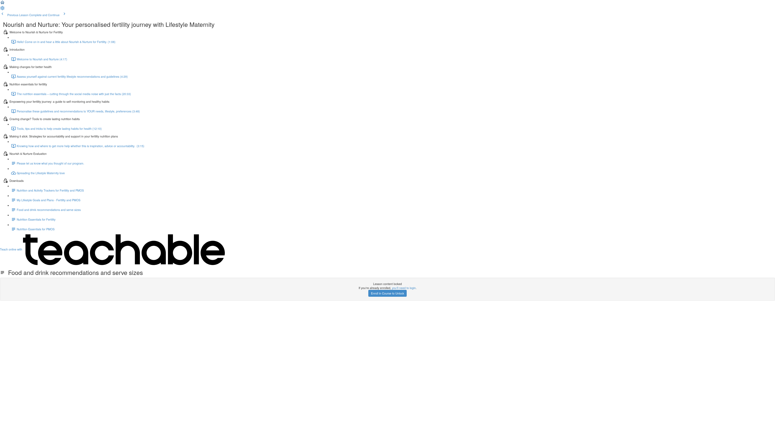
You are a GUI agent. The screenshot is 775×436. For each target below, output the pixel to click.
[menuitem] (2, 9)
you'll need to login (404, 288)
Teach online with (11, 249)
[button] (2, 4)
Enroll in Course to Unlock (387, 293)
